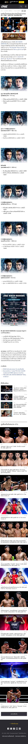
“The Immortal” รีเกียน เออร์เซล (17, 47)
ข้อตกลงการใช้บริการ (20, 736)
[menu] (25, 6)
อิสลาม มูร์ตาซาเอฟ (19, 49)
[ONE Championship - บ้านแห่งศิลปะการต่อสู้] (4, 6)
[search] (21, 6)
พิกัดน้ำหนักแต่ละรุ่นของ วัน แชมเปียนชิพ (13, 369)
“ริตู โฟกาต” (10, 58)
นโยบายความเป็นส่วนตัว (8, 736)
